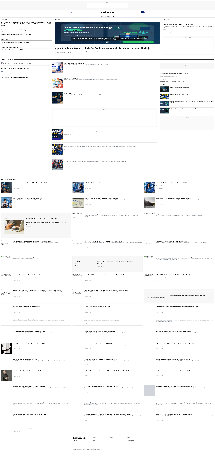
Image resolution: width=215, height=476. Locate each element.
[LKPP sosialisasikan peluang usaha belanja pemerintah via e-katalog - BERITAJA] (6, 334)
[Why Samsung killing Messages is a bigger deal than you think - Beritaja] (6, 321)
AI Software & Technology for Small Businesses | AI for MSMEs (13, 44)
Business (76, 446)
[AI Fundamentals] (57, 98)
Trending (108, 16)
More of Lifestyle (100, 266)
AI (112, 16)
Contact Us (94, 440)
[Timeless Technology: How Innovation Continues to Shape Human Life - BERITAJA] (78, 321)
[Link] (14, 227)
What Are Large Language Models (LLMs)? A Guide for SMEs (16, 34)
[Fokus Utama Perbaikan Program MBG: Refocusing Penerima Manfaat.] (6, 309)
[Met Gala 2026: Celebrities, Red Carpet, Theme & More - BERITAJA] (78, 309)
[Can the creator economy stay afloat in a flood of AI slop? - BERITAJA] (78, 346)
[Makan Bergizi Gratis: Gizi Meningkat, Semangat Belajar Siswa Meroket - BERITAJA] (6, 389)
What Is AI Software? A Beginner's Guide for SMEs (178, 24)
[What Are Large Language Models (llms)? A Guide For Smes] (164, 89)
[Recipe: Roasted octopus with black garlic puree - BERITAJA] (6, 361)
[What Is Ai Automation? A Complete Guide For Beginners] (164, 96)
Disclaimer (111, 441)
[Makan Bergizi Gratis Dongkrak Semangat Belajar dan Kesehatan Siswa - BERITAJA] (78, 389)
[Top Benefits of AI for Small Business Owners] (78, 187)
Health (83, 446)
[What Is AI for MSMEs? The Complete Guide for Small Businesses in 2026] (6, 202)
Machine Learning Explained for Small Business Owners (12, 47)
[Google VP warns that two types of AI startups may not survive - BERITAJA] (6, 375)
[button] (63, 33)
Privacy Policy (112, 438)
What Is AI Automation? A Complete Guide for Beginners (15, 30)
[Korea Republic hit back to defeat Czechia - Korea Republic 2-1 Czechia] (6, 279)
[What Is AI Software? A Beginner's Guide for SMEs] (57, 67)
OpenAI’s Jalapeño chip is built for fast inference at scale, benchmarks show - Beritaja (102, 48)
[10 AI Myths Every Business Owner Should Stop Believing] (57, 134)
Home (102, 16)
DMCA (111, 443)
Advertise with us (90, 446)
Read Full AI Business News (61, 54)
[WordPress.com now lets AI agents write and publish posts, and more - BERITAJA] (78, 333)
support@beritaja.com (130, 440)
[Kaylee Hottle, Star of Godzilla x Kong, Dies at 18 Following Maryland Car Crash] (149, 245)
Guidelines (94, 443)
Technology (79, 446)
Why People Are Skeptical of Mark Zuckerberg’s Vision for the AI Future (15, 42)
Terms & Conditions (113, 440)
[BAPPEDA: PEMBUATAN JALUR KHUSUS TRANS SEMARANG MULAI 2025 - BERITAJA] (149, 322)
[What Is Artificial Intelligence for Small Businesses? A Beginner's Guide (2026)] (149, 187)
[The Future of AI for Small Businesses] (57, 82)
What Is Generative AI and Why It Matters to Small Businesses (13, 49)
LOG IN (142, 12)
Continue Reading (167, 32)
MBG (105, 16)
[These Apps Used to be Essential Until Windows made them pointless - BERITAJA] (6, 429)
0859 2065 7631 (129, 441)
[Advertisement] (107, 5)
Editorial (94, 441)
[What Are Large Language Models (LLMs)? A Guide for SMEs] (107, 33)
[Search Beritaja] (139, 12)
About (94, 438)
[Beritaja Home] (107, 12)
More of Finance (28, 227)
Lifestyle (85, 446)
